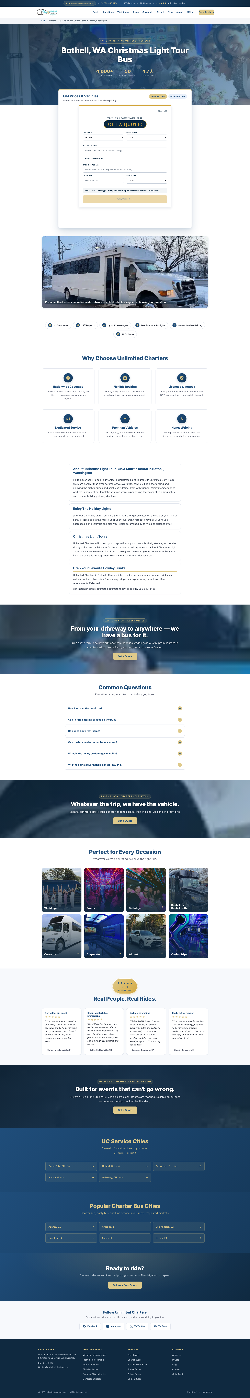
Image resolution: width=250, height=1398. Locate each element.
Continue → (125, 199)
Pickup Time (131, 176)
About (179, 12)
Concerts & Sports (92, 1379)
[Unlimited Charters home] (47, 12)
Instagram (207, 1392)
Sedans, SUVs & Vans (138, 1364)
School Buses (134, 1374)
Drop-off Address (91, 165)
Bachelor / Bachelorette (94, 1374)
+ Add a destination (94, 158)
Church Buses (134, 1379)
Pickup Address (90, 146)
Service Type (131, 132)
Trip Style (87, 132)
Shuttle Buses (134, 1369)
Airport (160, 12)
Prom (136, 12)
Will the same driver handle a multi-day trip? (124, 764)
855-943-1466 (110, 3)
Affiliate (190, 12)
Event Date (88, 176)
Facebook (192, 1392)
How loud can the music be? (124, 708)
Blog (170, 12)
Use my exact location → (125, 1153)
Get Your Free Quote (125, 1285)
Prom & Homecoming (93, 1360)
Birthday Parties (90, 1369)
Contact (176, 1369)
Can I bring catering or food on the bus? (124, 719)
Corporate (147, 12)
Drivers (175, 1360)
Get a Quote (125, 656)
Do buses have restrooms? (124, 730)
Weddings (123, 12)
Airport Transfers (91, 1364)
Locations (108, 12)
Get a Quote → (206, 12)
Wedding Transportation (94, 1355)
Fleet (96, 12)
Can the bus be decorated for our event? (124, 742)
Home (44, 21)
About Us (177, 1355)
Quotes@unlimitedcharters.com (53, 1367)
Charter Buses (134, 1360)
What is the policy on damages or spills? (124, 753)
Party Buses (133, 1355)
